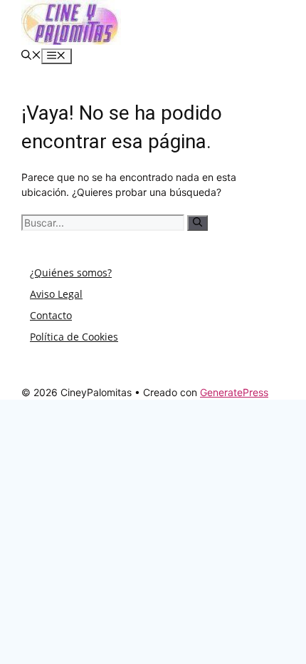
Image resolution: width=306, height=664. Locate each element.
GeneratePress (234, 392)
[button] (31, 56)
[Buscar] (197, 223)
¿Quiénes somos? (71, 272)
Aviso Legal (56, 294)
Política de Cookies (74, 336)
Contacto (51, 315)
